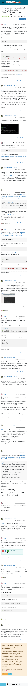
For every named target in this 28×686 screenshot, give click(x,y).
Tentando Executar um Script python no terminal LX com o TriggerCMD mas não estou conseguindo (13, 196)
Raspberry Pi (5, 16)
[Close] (25, 645)
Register (5, 673)
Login (10, 673)
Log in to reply (23, 19)
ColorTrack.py (10, 175)
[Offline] (2, 24)
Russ (5, 24)
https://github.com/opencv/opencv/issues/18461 (13, 156)
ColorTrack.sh (15, 252)
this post (19, 74)
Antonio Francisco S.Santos (10, 85)
